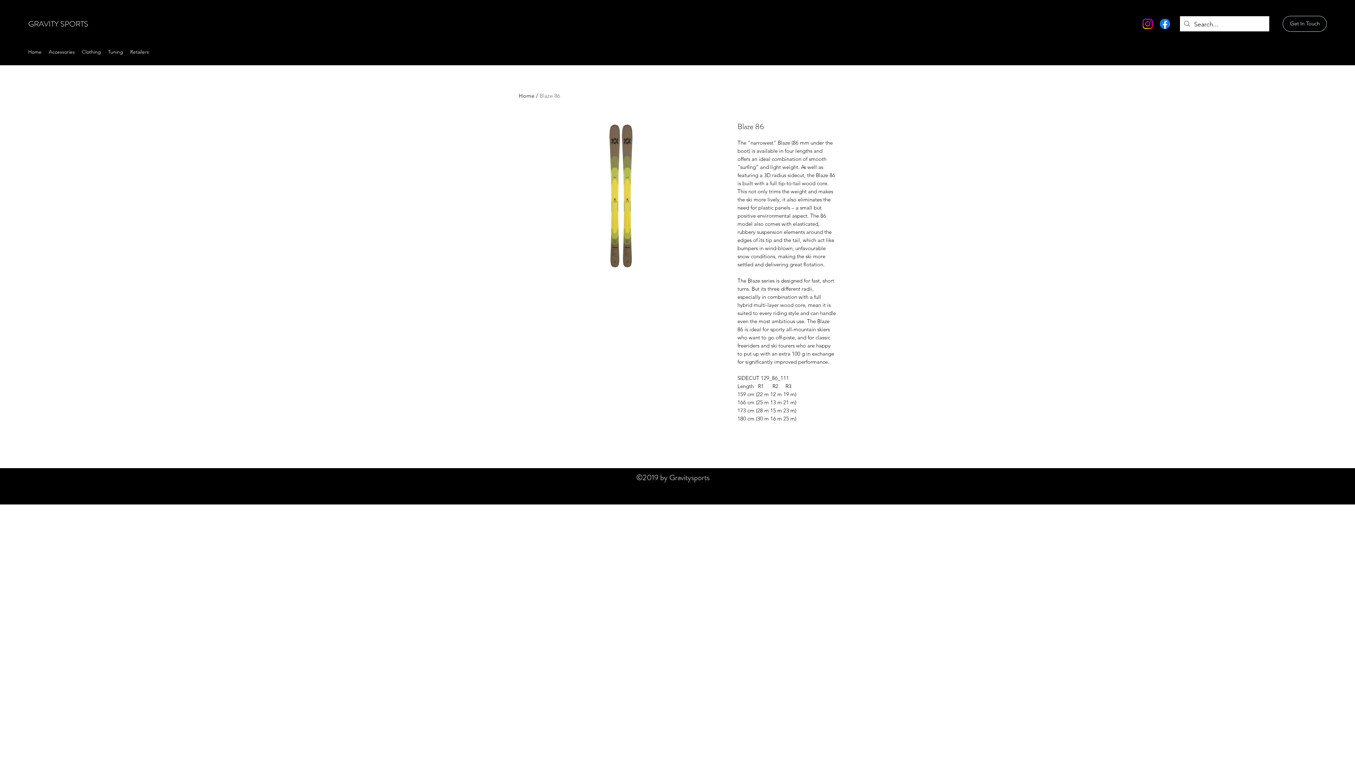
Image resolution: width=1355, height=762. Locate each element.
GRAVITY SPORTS (58, 23)
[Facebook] (1165, 24)
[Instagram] (1148, 24)
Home (527, 95)
